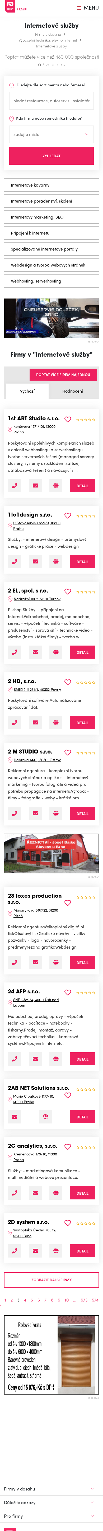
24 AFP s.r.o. (24, 992)
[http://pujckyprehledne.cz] (45, 1116)
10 (67, 1300)
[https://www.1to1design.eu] (55, 561)
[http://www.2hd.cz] (55, 722)
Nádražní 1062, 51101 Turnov (37, 598)
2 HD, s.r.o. (22, 681)
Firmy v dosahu (48, 34)
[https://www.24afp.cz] (55, 1059)
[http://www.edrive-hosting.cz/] (55, 485)
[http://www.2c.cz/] (55, 1193)
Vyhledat (51, 155)
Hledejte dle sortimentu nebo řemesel (50, 85)
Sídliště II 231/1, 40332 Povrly (37, 689)
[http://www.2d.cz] (55, 1251)
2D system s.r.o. (28, 1222)
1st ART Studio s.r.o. (34, 419)
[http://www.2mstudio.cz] (55, 813)
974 (95, 1300)
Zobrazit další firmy (51, 1279)
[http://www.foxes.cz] (55, 962)
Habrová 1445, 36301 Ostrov (37, 759)
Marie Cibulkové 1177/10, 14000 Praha (33, 1098)
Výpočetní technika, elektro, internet (48, 40)
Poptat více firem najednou (63, 374)
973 (84, 1300)
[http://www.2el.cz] (55, 652)
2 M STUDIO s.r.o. (30, 752)
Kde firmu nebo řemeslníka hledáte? (48, 118)
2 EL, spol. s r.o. (28, 591)
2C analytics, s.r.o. (32, 1146)
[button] (6, 1355)
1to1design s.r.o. (30, 515)
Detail (82, 485)
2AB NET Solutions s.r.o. (38, 1088)
